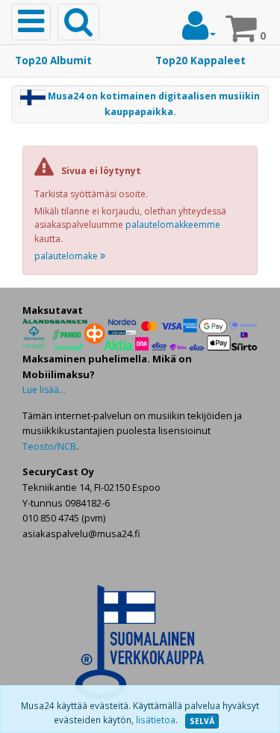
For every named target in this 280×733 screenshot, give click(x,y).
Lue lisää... (44, 389)
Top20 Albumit (53, 60)
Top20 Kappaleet (200, 60)
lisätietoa (155, 720)
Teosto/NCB (49, 446)
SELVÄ (202, 721)
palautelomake (67, 256)
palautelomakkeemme (172, 224)
